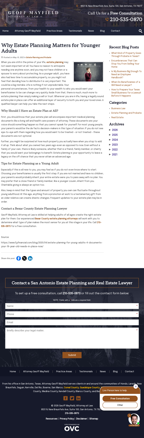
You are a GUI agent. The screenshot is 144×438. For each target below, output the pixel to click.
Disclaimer (81, 419)
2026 (113, 130)
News (91, 31)
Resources (51, 419)
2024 (113, 140)
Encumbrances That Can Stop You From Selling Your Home (125, 64)
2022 (113, 150)
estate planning (55, 62)
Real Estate (117, 117)
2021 (113, 154)
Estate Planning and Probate (38, 57)
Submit (72, 355)
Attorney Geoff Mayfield (27, 31)
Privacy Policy (67, 419)
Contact (115, 31)
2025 (113, 135)
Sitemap (93, 419)
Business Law (118, 108)
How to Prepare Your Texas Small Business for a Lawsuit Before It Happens (126, 93)
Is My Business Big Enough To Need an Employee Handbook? (126, 74)
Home (6, 31)
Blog (102, 31)
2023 (113, 145)
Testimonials (75, 31)
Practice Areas (54, 31)
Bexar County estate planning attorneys (56, 219)
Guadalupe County (90, 387)
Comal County (71, 387)
